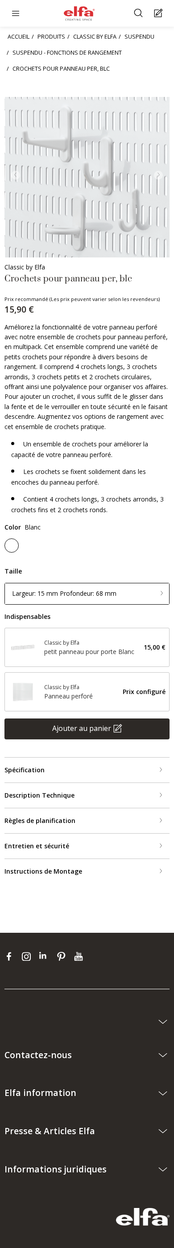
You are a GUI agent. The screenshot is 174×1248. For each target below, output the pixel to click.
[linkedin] (45, 956)
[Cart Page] (159, 14)
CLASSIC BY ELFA (94, 36)
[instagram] (28, 956)
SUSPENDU (139, 36)
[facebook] (10, 956)
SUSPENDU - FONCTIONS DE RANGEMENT (67, 52)
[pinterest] (63, 956)
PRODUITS (51, 36)
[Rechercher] (139, 14)
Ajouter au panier (81, 728)
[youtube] (79, 956)
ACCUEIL (18, 36)
